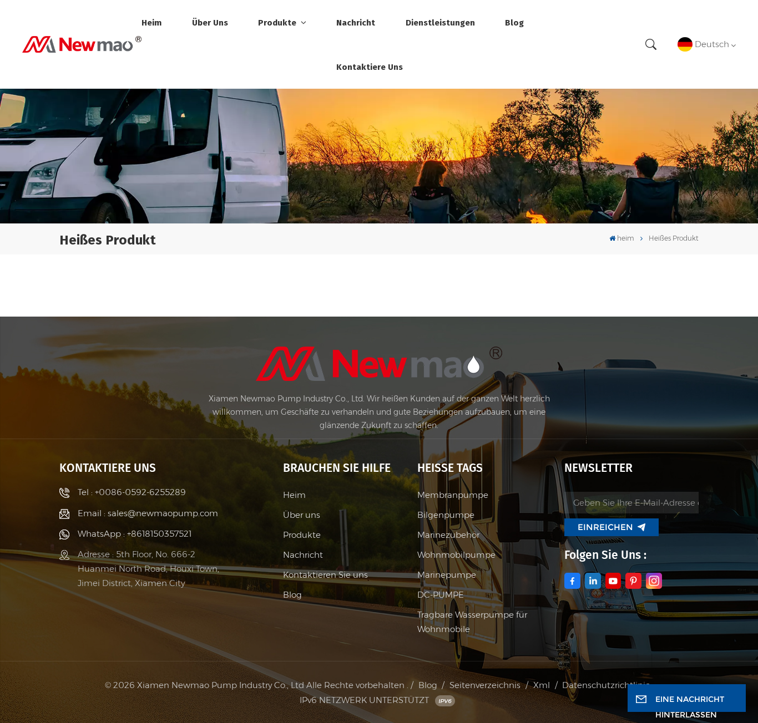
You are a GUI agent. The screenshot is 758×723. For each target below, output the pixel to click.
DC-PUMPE (440, 594)
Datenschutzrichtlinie (606, 685)
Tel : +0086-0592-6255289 (132, 492)
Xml (541, 685)
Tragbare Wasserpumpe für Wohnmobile (472, 621)
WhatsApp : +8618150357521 (134, 533)
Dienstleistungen (440, 22)
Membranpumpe (452, 495)
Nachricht (355, 22)
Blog (514, 22)
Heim (294, 495)
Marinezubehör (448, 534)
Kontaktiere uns (369, 66)
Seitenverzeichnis (485, 685)
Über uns (210, 22)
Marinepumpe (446, 574)
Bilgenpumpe (445, 515)
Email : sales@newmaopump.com (148, 513)
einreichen (605, 527)
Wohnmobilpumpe (456, 554)
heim (151, 22)
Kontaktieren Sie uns (325, 574)
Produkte (278, 22)
